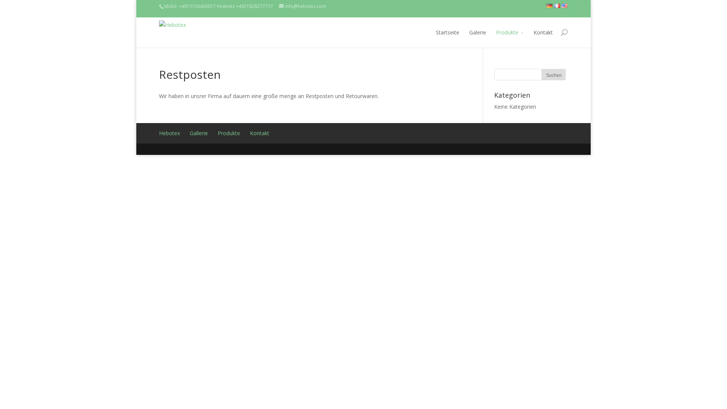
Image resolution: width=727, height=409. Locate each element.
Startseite (447, 32)
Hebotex (169, 133)
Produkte (507, 32)
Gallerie (199, 133)
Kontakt (543, 32)
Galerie (477, 32)
